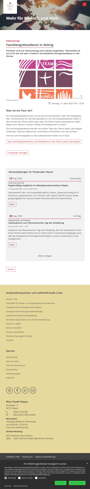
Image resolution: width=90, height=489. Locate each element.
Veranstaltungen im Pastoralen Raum (30, 172)
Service (10, 351)
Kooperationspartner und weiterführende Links (34, 292)
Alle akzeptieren (77, 483)
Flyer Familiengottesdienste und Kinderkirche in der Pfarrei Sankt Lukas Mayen (44, 141)
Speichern (60, 483)
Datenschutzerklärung (41, 475)
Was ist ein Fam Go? (19, 110)
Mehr (12, 204)
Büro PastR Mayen (17, 401)
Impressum (7, 486)
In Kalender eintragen (18, 152)
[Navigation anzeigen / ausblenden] (84, 4)
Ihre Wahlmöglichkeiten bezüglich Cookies (45, 464)
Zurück (11, 269)
